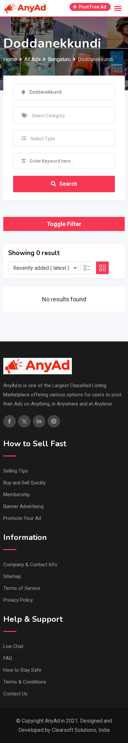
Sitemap (12, 576)
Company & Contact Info (30, 565)
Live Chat (13, 646)
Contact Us (15, 694)
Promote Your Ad (22, 518)
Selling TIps (15, 471)
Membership (16, 495)
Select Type (43, 138)
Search (68, 184)
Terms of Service (21, 588)
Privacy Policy (18, 600)
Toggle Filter (64, 224)
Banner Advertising (23, 506)
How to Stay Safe (22, 670)
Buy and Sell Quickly (24, 483)
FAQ (7, 658)
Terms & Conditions (24, 682)
